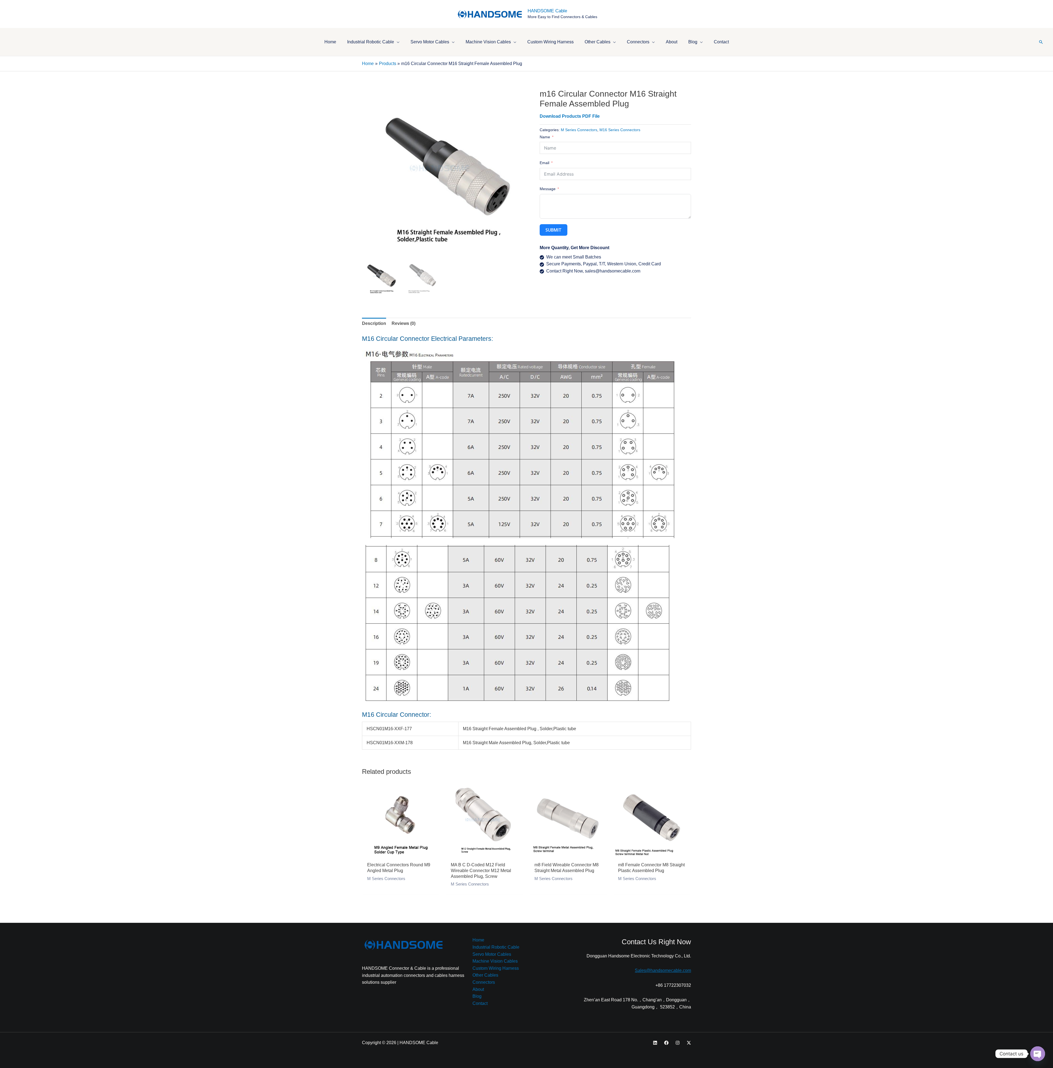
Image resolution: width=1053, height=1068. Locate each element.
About (478, 989)
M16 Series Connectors (619, 130)
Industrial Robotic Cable (495, 947)
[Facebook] (666, 1043)
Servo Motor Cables (491, 954)
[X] (689, 1043)
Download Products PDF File (570, 116)
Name (545, 137)
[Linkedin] (655, 1043)
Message (548, 189)
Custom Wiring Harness (495, 968)
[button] (397, 42)
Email (544, 163)
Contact (480, 1003)
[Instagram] (677, 1043)
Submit (553, 230)
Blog (477, 996)
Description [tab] (374, 323)
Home (478, 940)
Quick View (401, 853)
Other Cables (485, 975)
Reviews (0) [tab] (403, 323)
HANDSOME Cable (547, 10)
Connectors (483, 982)
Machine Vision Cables (495, 961)
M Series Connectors (579, 130)
